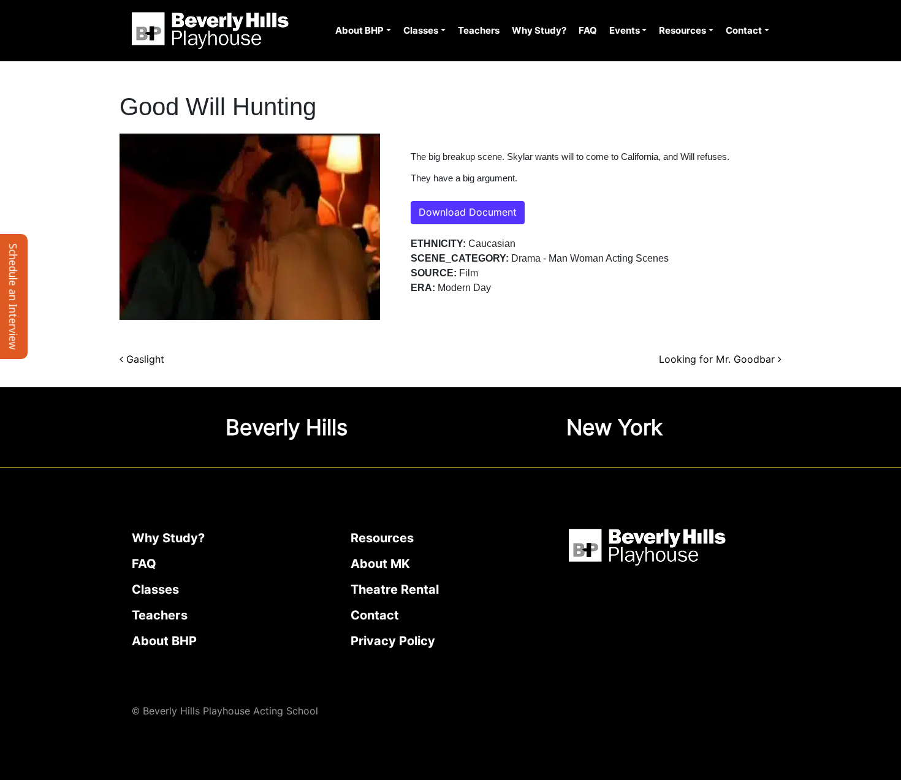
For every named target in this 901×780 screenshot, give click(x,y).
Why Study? (539, 30)
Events (624, 30)
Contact (744, 30)
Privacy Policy (393, 641)
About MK (380, 563)
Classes (420, 30)
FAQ (588, 30)
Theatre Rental (395, 589)
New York (614, 427)
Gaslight (143, 359)
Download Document (468, 212)
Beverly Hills (287, 427)
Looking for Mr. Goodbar (718, 359)
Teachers (479, 30)
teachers (160, 615)
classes (155, 589)
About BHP (359, 30)
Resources (682, 30)
